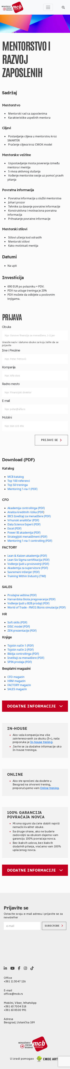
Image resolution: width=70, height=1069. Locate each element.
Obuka (6, 327)
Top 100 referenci (18, 481)
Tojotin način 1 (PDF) (20, 645)
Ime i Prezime (11, 350)
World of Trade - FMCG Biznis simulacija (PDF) (36, 607)
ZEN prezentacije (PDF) (22, 630)
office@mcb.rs (13, 993)
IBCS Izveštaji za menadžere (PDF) (29, 516)
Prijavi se (49, 440)
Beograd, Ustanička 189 (19, 1022)
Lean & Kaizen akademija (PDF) (27, 556)
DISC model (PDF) (18, 626)
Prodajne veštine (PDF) (22, 595)
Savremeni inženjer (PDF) (23, 572)
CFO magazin (15, 677)
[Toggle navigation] (48, 7)
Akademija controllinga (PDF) (26, 508)
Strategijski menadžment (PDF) (27, 536)
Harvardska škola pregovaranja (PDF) (31, 599)
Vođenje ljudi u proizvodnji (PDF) (28, 564)
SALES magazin (17, 689)
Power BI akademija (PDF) (23, 532)
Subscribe (52, 925)
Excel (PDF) (14, 528)
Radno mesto (11, 384)
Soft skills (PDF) (17, 622)
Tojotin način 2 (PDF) (20, 650)
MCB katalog (15, 477)
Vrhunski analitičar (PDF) (23, 520)
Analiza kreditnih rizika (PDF (25, 512)
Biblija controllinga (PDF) (23, 654)
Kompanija (8, 367)
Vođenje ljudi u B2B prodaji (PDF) (28, 603)
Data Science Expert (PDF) (23, 524)
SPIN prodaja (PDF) (19, 662)
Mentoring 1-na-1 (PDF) (22, 489)
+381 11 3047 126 (15, 981)
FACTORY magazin (19, 685)
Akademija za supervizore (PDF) (27, 568)
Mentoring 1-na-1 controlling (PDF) (29, 541)
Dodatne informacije (31, 706)
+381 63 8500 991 (15, 1010)
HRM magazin (16, 681)
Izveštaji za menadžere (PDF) (25, 658)
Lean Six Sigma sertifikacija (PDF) (28, 560)
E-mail (6, 401)
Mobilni (7, 417)
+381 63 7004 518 (15, 1006)
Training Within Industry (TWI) (26, 576)
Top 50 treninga (17, 485)
